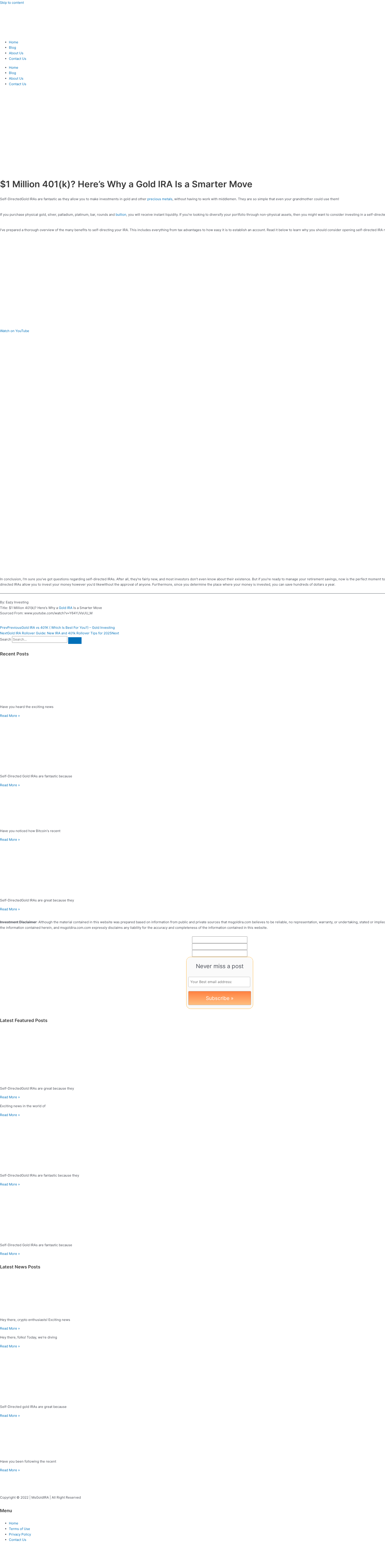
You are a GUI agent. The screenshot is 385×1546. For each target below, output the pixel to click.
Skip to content (12, 2)
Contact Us (17, 58)
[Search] (75, 640)
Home (13, 42)
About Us (16, 53)
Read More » (10, 716)
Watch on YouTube (14, 331)
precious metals (159, 199)
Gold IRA (65, 608)
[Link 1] (26, 33)
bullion (121, 214)
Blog (12, 47)
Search (5, 639)
